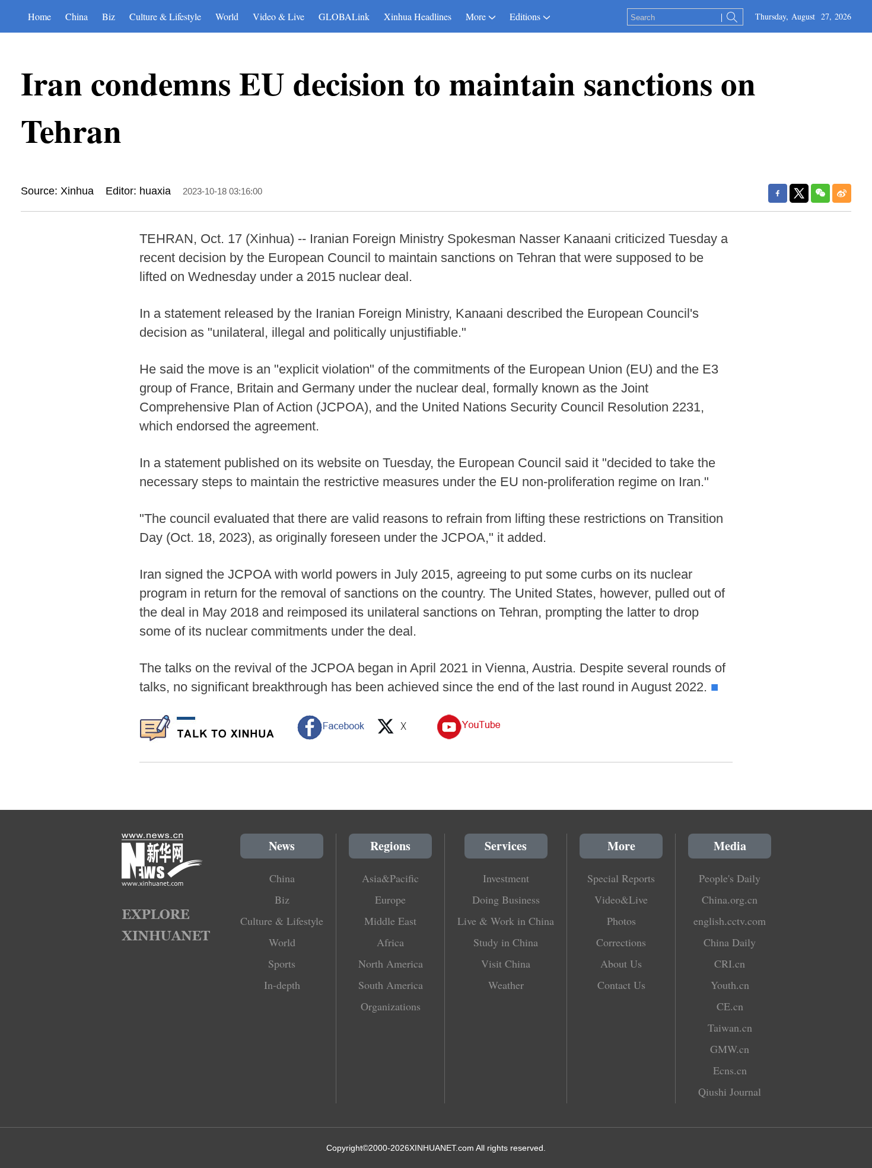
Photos (621, 921)
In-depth (282, 985)
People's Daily (729, 878)
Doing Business (506, 899)
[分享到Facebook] (777, 193)
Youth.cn (730, 985)
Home (39, 16)
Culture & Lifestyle (165, 16)
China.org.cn (730, 899)
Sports (281, 963)
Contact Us (621, 985)
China (76, 16)
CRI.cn (729, 963)
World (226, 16)
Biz (108, 16)
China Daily (730, 942)
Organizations (391, 1006)
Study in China (505, 942)
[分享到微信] (820, 193)
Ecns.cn (730, 1070)
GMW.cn (729, 1049)
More (476, 16)
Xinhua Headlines (417, 16)
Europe (390, 899)
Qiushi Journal (729, 1091)
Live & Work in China (505, 921)
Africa (390, 942)
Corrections (621, 942)
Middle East (390, 921)
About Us (621, 963)
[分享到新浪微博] (841, 193)
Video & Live (278, 16)
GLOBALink (344, 16)
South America (390, 985)
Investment (506, 878)
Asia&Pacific (390, 878)
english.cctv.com (729, 921)
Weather (506, 985)
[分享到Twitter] (799, 193)
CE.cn (730, 1006)
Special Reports (621, 878)
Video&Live (621, 899)
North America (390, 963)
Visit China (505, 963)
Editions (525, 16)
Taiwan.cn (730, 1027)
